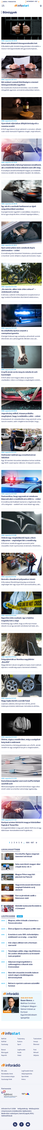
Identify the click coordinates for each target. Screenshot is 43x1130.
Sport (19, 1044)
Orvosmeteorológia (8, 1076)
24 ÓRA (20, 916)
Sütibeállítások (6, 1116)
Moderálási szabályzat (9, 1113)
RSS (31, 1113)
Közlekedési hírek (7, 1074)
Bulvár (3, 1050)
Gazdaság (4, 1044)
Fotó (35, 1050)
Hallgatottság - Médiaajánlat (28, 1109)
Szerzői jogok (24, 1113)
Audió (19, 1052)
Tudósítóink (37, 1039)
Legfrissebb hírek (27, 1071)
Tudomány (21, 1039)
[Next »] (36, 842)
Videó (19, 1055)
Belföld (3, 1039)
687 (32, 843)
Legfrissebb (21, 1050)
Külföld (3, 1041)
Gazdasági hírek (6, 1079)
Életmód (36, 1044)
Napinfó (4, 1055)
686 (27, 843)
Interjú (35, 1041)
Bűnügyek (4, 1052)
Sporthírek (25, 1076)
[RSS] (15, 1124)
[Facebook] (21, 1124)
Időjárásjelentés (27, 1074)
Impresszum (6, 1111)
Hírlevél (35, 1052)
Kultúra (19, 1041)
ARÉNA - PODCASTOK (9, 1)
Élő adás (4, 1071)
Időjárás (36, 1055)
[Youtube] (28, 1124)
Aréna (24, 1079)
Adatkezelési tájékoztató (21, 1111)
